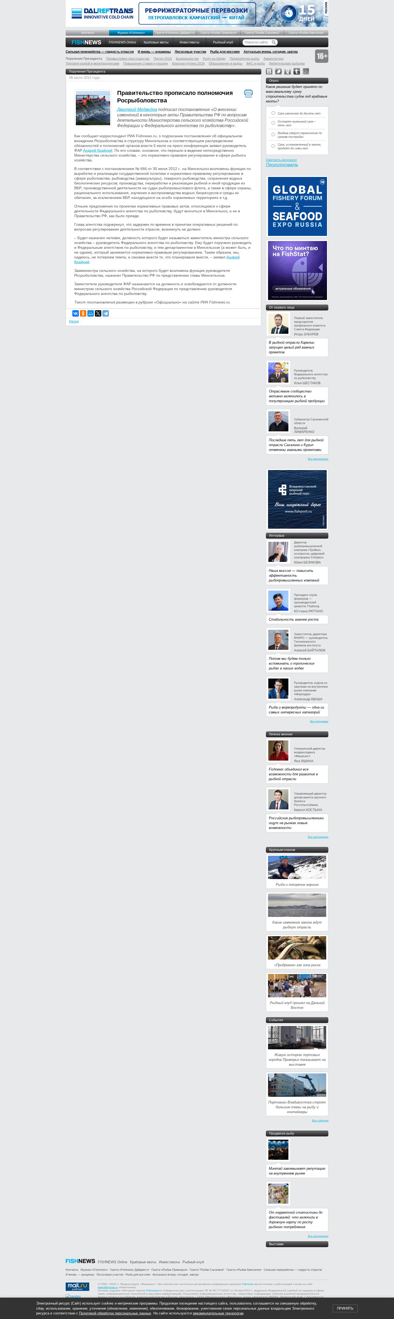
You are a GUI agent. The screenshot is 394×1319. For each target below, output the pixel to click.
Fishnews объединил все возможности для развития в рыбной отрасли (293, 774)
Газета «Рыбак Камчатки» (306, 32)
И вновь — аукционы (154, 52)
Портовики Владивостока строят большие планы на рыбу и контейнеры (297, 1107)
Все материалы (318, 458)
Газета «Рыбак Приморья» (218, 32)
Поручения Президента (87, 71)
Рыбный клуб (223, 42)
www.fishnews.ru (108, 1287)
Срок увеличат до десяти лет (299, 113)
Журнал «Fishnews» (131, 32)
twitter (278, 71)
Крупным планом (282, 850)
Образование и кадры (225, 63)
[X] (98, 313)
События (276, 1020)
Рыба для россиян (225, 52)
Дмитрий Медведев (137, 109)
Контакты (87, 32)
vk (269, 71)
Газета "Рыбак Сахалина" (262, 32)
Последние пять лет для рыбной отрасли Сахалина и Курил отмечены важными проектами (296, 445)
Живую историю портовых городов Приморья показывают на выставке (297, 1059)
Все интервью (319, 721)
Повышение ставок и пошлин (145, 63)
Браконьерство (187, 59)
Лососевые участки (190, 52)
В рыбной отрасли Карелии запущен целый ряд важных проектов (291, 347)
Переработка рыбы (244, 59)
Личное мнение (281, 734)
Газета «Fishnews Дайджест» (175, 32)
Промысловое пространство (128, 59)
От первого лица (281, 307)
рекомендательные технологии (218, 1313)
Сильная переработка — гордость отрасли (100, 52)
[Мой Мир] (90, 313)
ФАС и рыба (255, 63)
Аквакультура (273, 59)
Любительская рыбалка (287, 63)
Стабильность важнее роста (293, 619)
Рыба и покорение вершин (297, 885)
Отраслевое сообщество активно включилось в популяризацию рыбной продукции (297, 396)
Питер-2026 (163, 59)
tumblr (296, 71)
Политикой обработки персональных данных (115, 1313)
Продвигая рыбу (281, 1133)
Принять (345, 1308)
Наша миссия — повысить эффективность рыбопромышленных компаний (294, 575)
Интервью (276, 536)
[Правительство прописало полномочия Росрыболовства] (93, 108)
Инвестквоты (189, 42)
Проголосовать (282, 164)
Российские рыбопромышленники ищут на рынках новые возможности (296, 823)
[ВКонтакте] (75, 313)
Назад (74, 321)
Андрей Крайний (97, 150)
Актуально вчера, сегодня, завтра (271, 52)
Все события (320, 1120)
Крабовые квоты (156, 42)
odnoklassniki (287, 71)
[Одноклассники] (83, 313)
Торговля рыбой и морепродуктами (92, 63)
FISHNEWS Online (122, 42)
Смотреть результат (281, 160)
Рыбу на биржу (214, 59)
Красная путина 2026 (188, 63)
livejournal (306, 71)
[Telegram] (105, 313)
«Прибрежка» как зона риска (297, 965)
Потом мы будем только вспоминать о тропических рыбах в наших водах (292, 663)
